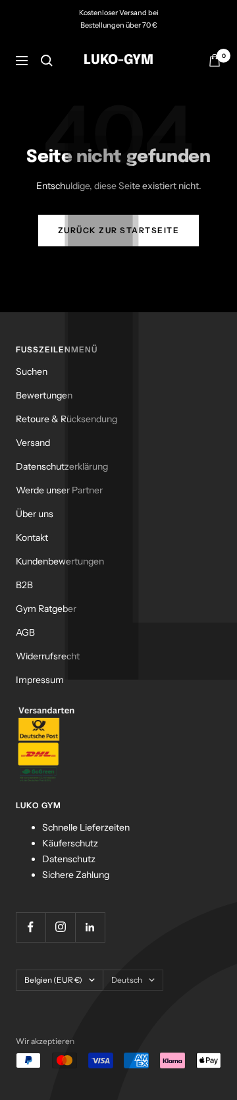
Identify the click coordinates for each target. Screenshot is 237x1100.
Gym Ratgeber (46, 609)
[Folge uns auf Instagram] (60, 927)
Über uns (34, 514)
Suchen (31, 371)
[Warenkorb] (214, 60)
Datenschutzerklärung (62, 466)
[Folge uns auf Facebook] (30, 927)
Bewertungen (44, 395)
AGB (25, 632)
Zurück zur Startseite (119, 230)
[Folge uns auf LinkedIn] (90, 927)
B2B (24, 585)
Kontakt (32, 537)
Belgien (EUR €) (53, 980)
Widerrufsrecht (48, 656)
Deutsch (126, 980)
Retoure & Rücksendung (66, 419)
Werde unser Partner (59, 490)
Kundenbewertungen (60, 561)
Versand (33, 443)
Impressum (40, 680)
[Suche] (47, 61)
